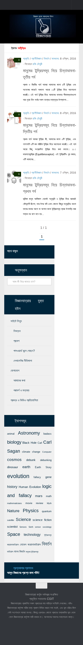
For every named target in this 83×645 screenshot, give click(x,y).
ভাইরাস (10, 551)
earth (26, 467)
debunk (31, 460)
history (12, 487)
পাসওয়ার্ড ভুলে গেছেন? (24, 350)
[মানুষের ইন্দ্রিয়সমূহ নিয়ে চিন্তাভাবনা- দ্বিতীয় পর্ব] (14, 117)
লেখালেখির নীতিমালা (23, 360)
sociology (47, 527)
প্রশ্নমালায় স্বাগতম (23, 568)
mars (38, 496)
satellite (10, 520)
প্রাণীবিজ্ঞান (36, 58)
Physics (31, 510)
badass (47, 433)
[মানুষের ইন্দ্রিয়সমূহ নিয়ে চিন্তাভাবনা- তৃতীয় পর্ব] (14, 63)
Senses (23, 527)
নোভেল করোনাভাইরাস (30, 544)
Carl (40, 442)
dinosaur (12, 467)
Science (23, 519)
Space (13, 534)
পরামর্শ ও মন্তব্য (21, 390)
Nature (13, 510)
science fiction (42, 519)
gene (48, 477)
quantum (47, 511)
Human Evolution (30, 487)
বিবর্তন (46, 58)
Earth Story (43, 467)
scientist (12, 526)
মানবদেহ (55, 58)
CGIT (50, 598)
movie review (34, 503)
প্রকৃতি (26, 58)
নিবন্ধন (17, 331)
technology (32, 535)
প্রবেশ (16, 340)
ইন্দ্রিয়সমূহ (48, 535)
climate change (31, 451)
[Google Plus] (43, 251)
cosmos (14, 459)
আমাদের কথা (19, 380)
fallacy (37, 477)
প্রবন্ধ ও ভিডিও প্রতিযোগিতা (24, 400)
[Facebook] (30, 251)
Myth (49, 503)
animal (10, 433)
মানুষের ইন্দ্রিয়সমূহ (32, 552)
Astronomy (29, 433)
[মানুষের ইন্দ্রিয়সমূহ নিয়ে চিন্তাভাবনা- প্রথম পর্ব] (14, 177)
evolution (18, 476)
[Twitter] (37, 251)
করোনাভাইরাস (13, 544)
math (49, 496)
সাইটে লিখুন (16, 321)
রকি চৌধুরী (37, 64)
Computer (47, 452)
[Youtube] (49, 251)
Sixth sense (35, 527)
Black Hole (29, 442)
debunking (46, 460)
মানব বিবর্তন (19, 551)
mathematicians (14, 503)
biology (14, 442)
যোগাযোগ (15, 370)
